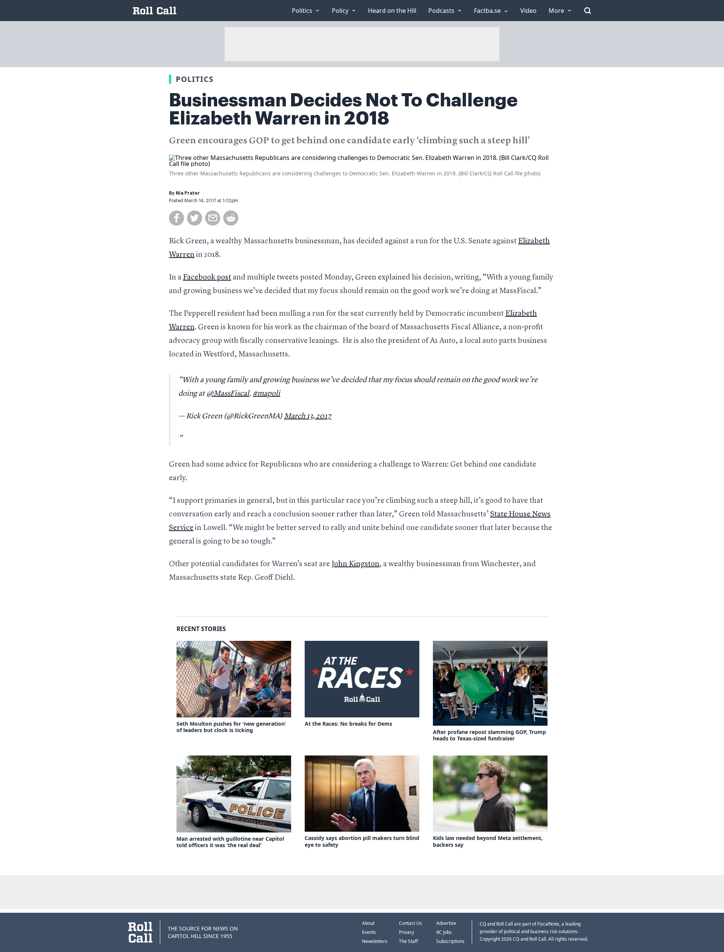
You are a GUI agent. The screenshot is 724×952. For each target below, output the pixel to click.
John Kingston (355, 564)
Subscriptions (450, 941)
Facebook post (207, 277)
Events (369, 932)
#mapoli (266, 394)
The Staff (408, 941)
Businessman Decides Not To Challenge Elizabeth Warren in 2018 (343, 109)
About (368, 923)
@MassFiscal (227, 394)
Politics (194, 79)
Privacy (406, 932)
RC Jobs (444, 932)
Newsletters (374, 941)
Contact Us (410, 923)
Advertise (446, 923)
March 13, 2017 (307, 416)
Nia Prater (188, 193)
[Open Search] (587, 10)
